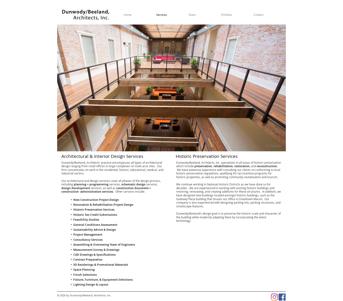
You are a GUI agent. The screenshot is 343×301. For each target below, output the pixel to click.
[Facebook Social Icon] (282, 297)
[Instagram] (274, 297)
